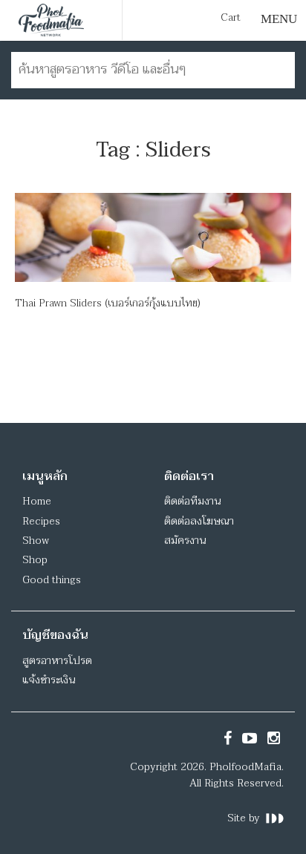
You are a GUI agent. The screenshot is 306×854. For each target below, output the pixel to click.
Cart (231, 18)
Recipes (41, 521)
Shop (35, 559)
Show (35, 540)
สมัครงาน (185, 540)
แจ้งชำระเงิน (48, 680)
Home (36, 501)
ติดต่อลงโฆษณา (199, 521)
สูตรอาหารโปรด (57, 660)
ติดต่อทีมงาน (192, 501)
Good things (51, 579)
